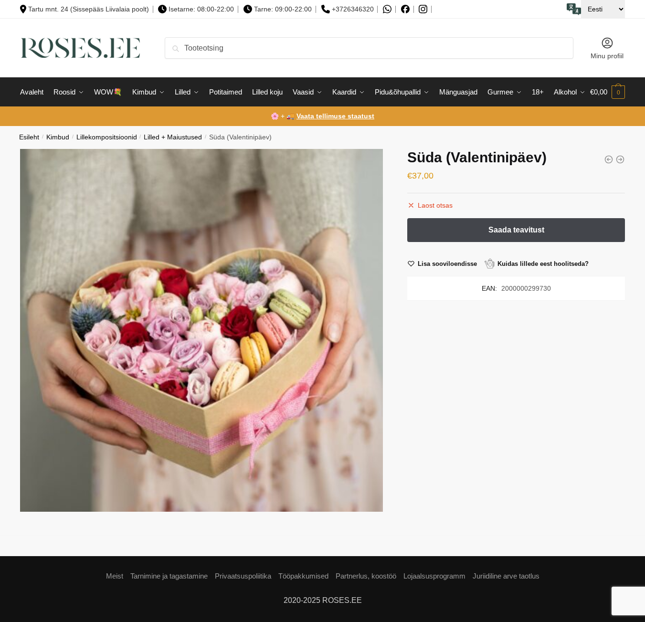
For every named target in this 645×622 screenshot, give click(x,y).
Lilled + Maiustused (173, 137)
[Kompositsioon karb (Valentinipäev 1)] (620, 159)
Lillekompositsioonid (106, 137)
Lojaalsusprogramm (434, 576)
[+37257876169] (387, 9)
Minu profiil (607, 56)
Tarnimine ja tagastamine (169, 576)
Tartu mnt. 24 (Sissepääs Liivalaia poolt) (88, 9)
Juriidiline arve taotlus (506, 576)
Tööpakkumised (303, 576)
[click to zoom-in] (201, 330)
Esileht (29, 137)
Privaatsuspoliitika (243, 576)
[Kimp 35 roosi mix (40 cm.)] (608, 159)
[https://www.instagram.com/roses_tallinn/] (423, 9)
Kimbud (57, 137)
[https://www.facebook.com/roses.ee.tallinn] (405, 9)
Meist (114, 576)
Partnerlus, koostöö (366, 576)
